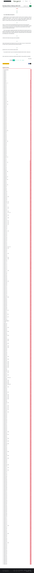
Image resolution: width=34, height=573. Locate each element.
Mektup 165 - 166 (6, 257)
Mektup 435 (5, 546)
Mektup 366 (5, 462)
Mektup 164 (5, 256)
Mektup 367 (5, 463)
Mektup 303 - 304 (6, 397)
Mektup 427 (5, 537)
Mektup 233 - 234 (6, 339)
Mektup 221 (5, 326)
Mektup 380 (5, 476)
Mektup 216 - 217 (6, 316)
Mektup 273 (5, 373)
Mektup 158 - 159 (6, 248)
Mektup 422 (5, 530)
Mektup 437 (5, 549)
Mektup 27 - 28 (6, 104)
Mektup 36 (5, 114)
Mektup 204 (5, 302)
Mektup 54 (5, 137)
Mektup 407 (5, 512)
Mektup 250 (5, 355)
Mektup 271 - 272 (6, 372)
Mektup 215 (5, 315)
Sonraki (23, 60)
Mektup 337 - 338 (6, 431)
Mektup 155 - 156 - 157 (7, 246)
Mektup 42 (5, 122)
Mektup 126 (5, 216)
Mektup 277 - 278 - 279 (7, 377)
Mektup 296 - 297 (6, 392)
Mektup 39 (5, 118)
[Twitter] (30, 63)
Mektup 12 (5, 84)
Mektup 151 (5, 241)
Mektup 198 (5, 295)
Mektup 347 (5, 442)
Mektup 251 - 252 (6, 356)
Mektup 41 (5, 121)
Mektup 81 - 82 (6, 171)
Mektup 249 (5, 353)
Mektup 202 (5, 299)
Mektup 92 (5, 182)
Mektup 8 (5, 80)
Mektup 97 (5, 187)
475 (20, 60)
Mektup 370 (5, 466)
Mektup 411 (5, 517)
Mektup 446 (5, 561)
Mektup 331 (5, 423)
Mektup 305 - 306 (6, 398)
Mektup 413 (5, 520)
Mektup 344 (5, 439)
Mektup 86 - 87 (6, 176)
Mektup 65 (5, 151)
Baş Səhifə (21, 570)
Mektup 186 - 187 (6, 281)
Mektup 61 (5, 146)
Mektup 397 (5, 499)
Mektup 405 (5, 509)
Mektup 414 (5, 521)
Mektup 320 (5, 410)
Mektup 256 (5, 360)
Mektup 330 (5, 422)
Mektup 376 (5, 471)
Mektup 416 (5, 524)
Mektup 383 (5, 480)
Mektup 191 (5, 286)
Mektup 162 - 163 (6, 253)
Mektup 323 (5, 413)
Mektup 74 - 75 (6, 162)
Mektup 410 (5, 516)
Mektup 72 (5, 159)
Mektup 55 (5, 138)
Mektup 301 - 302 (6, 396)
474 (18, 60)
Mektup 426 (5, 536)
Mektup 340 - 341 (6, 434)
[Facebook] (29, 63)
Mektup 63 (5, 149)
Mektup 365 (5, 460)
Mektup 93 (5, 183)
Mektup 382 (5, 479)
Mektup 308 (5, 401)
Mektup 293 (5, 388)
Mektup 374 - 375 (6, 470)
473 (15, 60)
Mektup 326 (5, 417)
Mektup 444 (5, 558)
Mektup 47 (5, 129)
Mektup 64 (5, 150)
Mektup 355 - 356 (6, 451)
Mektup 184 (5, 278)
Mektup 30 (5, 106)
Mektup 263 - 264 (6, 365)
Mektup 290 (5, 385)
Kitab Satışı (27, 571)
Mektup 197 (5, 294)
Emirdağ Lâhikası (6, 69)
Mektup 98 (5, 188)
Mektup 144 (5, 232)
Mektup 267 (5, 368)
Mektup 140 (5, 228)
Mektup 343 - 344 (6, 438)
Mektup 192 (5, 287)
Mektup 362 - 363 (6, 458)
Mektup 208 (5, 307)
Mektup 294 (5, 389)
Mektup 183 (5, 277)
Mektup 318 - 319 (6, 409)
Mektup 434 (5, 545)
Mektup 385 (5, 483)
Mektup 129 (5, 219)
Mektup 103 (5, 195)
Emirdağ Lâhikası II (6, 320)
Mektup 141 (5, 229)
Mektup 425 (5, 534)
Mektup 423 (5, 532)
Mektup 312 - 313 (6, 405)
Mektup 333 (5, 426)
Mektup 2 (5, 72)
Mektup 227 (5, 332)
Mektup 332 (5, 425)
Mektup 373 (5, 468)
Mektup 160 (5, 250)
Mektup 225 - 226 (6, 331)
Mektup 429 (5, 540)
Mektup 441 (5, 554)
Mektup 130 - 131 (6, 220)
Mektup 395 (5, 496)
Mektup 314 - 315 (6, 406)
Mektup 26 (5, 102)
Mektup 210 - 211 (6, 310)
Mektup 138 (5, 225)
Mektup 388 (5, 487)
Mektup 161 (5, 252)
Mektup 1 (5, 71)
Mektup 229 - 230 (6, 335)
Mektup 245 (5, 348)
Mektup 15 (5, 88)
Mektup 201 (5, 298)
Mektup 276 (5, 376)
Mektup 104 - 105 (6, 196)
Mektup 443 (5, 557)
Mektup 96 (5, 186)
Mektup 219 (5, 323)
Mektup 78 (5, 167)
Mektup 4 (5, 75)
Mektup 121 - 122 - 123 (7, 212)
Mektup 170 (5, 261)
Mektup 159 (5, 249)
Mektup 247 (5, 351)
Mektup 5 (5, 76)
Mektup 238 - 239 (6, 343)
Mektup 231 (5, 336)
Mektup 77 (5, 166)
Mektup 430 (5, 541)
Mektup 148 (5, 237)
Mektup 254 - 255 (6, 359)
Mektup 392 (5, 492)
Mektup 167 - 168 (6, 258)
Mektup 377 (5, 472)
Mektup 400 (5, 503)
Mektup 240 (5, 344)
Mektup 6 (5, 77)
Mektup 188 (5, 282)
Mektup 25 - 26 (6, 101)
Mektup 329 (5, 421)
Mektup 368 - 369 (6, 464)
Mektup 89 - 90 (6, 179)
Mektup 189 (5, 283)
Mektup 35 (5, 113)
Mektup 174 (5, 266)
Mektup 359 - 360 (6, 455)
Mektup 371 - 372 (6, 467)
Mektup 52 (5, 134)
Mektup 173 (5, 265)
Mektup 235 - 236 (6, 340)
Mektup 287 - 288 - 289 (7, 384)
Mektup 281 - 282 (6, 380)
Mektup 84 (5, 174)
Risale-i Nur (25, 570)
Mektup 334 (5, 427)
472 (13, 60)
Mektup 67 (5, 154)
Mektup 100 (5, 191)
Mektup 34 (5, 112)
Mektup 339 (5, 433)
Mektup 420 (5, 528)
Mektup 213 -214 (6, 314)
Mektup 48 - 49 (6, 130)
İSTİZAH (5, 322)
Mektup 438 (5, 550)
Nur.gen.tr (17, 1)
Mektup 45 (5, 126)
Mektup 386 (5, 484)
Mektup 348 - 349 (6, 443)
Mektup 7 (5, 79)
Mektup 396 (5, 497)
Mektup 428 (5, 538)
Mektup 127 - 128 (6, 217)
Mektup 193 (5, 289)
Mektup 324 (5, 414)
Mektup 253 (5, 357)
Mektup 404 (5, 508)
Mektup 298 (5, 393)
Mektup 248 (5, 352)
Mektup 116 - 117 (6, 208)
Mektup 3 (5, 73)
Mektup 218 (5, 319)
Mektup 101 (5, 192)
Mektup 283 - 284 (6, 381)
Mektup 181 (5, 274)
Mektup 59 (5, 143)
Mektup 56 (5, 139)
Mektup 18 (5, 92)
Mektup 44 (5, 125)
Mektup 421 (5, 529)
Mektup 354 (5, 450)
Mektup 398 (5, 500)
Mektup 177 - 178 (6, 270)
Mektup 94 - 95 (6, 184)
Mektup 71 (5, 158)
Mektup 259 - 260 (6, 363)
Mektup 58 (5, 142)
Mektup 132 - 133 (6, 221)
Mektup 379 (5, 475)
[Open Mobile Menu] (30, 3)
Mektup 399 (5, 501)
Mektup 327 (5, 418)
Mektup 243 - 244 (6, 347)
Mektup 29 (5, 105)
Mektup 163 (5, 254)
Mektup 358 (5, 454)
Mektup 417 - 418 (6, 525)
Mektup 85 (5, 175)
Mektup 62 (5, 147)
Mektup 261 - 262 (6, 364)
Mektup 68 (5, 155)
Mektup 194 (5, 290)
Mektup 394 (5, 495)
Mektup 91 (5, 180)
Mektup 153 (5, 244)
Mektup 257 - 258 (6, 361)
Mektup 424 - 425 (6, 533)
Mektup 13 (5, 85)
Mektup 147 (5, 236)
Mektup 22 (5, 97)
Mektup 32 (5, 109)
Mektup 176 (5, 269)
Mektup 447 (5, 562)
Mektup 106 (5, 199)
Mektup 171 (5, 262)
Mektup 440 (5, 553)
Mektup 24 (5, 100)
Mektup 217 (5, 318)
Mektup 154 (5, 245)
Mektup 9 (5, 81)
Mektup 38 (5, 117)
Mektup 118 (5, 209)
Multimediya (29, 570)
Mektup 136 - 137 (6, 224)
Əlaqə (30, 571)
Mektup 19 (5, 93)
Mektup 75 (5, 163)
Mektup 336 (5, 430)
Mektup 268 (5, 369)
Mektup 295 (5, 390)
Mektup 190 (5, 285)
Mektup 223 (5, 328)
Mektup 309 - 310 (6, 402)
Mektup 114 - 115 (6, 207)
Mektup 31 (5, 108)
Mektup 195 (5, 291)
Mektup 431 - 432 (6, 542)
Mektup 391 (5, 491)
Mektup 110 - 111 (6, 203)
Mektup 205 (5, 303)
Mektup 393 (5, 493)
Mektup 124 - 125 (6, 215)
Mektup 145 (5, 233)
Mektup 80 (5, 170)
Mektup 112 (5, 204)
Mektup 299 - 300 (6, 394)
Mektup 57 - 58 (6, 141)
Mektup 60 (5, 145)
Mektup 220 (5, 324)
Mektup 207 (5, 306)
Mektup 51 (5, 133)
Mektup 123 (5, 213)
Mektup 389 (5, 488)
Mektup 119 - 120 (6, 211)
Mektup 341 (5, 435)
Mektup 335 (5, 429)
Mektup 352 (5, 447)
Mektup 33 (5, 110)
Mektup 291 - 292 (6, 386)
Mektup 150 (5, 240)
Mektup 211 (5, 311)
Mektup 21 (5, 96)
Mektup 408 (5, 513)
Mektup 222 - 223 (6, 327)
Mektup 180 (5, 273)
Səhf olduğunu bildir (6, 63)
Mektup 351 (5, 446)
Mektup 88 (5, 178)
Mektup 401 (5, 504)
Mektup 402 (5, 505)
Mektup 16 (5, 89)
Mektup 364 (5, 459)
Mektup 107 (5, 200)
